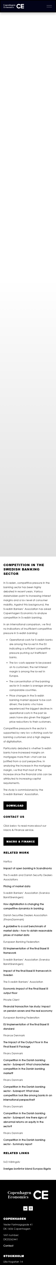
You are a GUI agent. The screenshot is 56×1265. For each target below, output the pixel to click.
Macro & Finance (20, 841)
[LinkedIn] (25, 1208)
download (15, 805)
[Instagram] (31, 1208)
